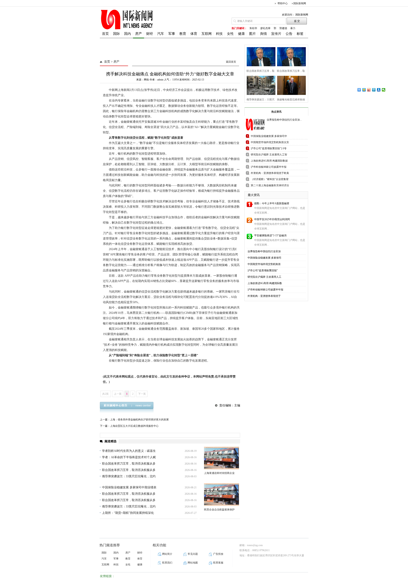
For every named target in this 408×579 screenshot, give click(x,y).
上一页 (118, 393)
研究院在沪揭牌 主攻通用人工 (264, 276)
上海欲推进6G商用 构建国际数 (265, 283)
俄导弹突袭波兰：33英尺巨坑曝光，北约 (129, 476)
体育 (193, 33)
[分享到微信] (383, 90)
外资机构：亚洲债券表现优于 (264, 295)
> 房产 (114, 61)
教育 (182, 33)
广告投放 (218, 553)
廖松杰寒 (265, 28)
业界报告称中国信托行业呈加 (264, 251)
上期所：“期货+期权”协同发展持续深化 (128, 512)
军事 (171, 33)
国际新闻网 (299, 3)
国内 (127, 33)
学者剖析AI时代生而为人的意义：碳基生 (129, 450)
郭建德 (283, 28)
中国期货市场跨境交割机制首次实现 (270, 143)
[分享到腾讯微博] (374, 90)
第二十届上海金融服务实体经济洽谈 (270, 186)
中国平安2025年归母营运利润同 (272, 219)
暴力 (292, 28)
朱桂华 (253, 28)
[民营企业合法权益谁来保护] (221, 494)
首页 (105, 33)
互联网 (206, 33)
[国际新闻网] (126, 29)
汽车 (160, 33)
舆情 (263, 33)
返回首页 (231, 61)
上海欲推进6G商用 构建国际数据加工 (269, 161)
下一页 (142, 393)
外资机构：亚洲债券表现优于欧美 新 (270, 174)
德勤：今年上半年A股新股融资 (271, 203)
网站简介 (167, 553)
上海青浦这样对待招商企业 (219, 473)
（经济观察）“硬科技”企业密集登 (270, 179)
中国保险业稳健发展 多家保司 (264, 257)
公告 (289, 33)
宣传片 (276, 33)
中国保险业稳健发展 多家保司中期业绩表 (129, 487)
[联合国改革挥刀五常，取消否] (260, 56)
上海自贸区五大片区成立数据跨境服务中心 (134, 425)
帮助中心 (283, 3)
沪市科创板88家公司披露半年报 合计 (268, 167)
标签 (300, 33)
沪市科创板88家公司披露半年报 (265, 289)
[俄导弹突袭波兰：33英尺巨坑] (260, 85)
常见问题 (193, 553)
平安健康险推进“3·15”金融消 (270, 235)
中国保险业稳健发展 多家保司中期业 (269, 137)
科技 (219, 33)
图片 (252, 33)
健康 (241, 33)
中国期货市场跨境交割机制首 (264, 264)
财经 (149, 33)
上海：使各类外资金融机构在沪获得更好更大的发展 (139, 419)
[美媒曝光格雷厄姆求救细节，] (290, 85)
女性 (230, 33)
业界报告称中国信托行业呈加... (284, 119)
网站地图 (193, 562)
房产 (138, 33)
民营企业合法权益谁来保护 (219, 509)
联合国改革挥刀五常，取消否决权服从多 (129, 463)
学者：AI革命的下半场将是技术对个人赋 (129, 457)
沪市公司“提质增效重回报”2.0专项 (269, 149)
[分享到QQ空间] (364, 90)
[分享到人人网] (379, 90)
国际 (116, 33)
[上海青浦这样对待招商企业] (221, 458)
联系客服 (218, 562)
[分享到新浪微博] (369, 90)
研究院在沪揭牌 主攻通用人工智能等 (269, 155)
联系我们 (167, 562)
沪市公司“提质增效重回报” (263, 270)
